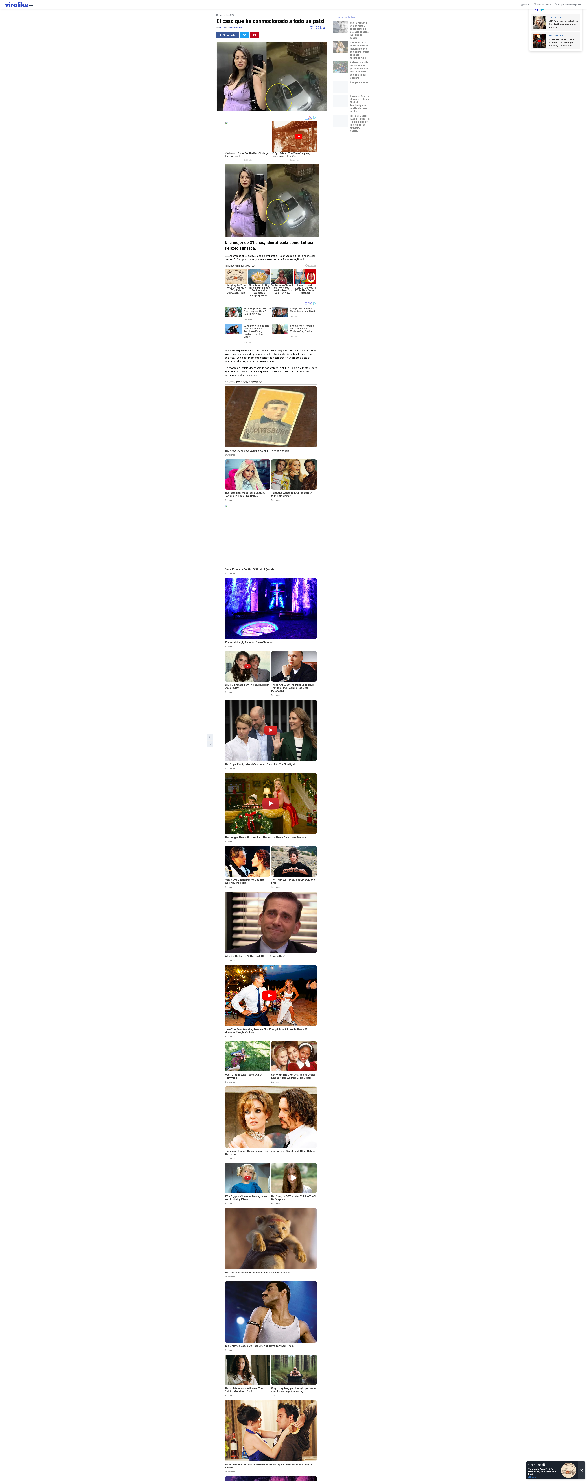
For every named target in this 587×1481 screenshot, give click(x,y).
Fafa (222, 27)
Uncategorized (235, 27)
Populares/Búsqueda (569, 4)
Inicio (527, 4)
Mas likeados (543, 4)
